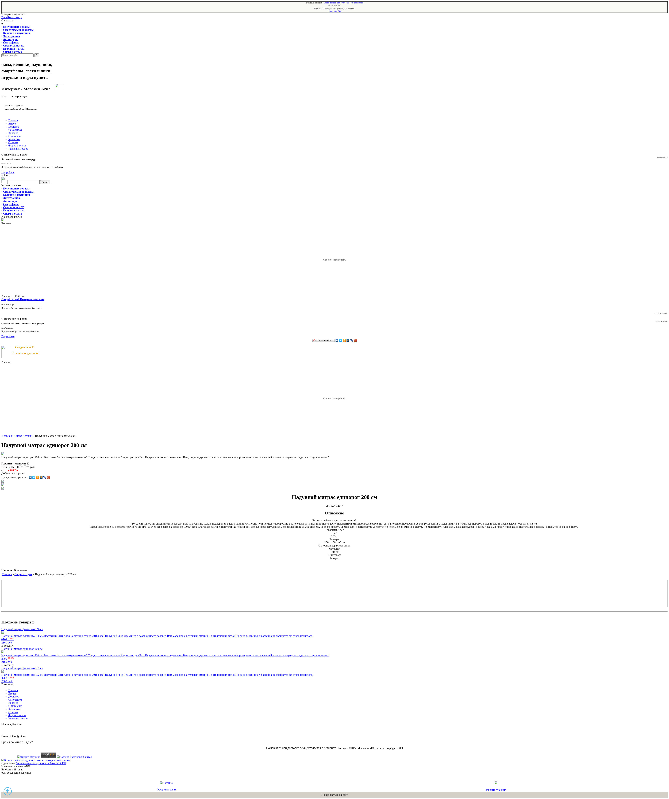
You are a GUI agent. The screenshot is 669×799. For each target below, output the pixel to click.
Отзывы (13, 142)
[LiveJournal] (351, 340)
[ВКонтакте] (337, 340)
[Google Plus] (355, 340)
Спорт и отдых (12, 213)
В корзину (7, 645)
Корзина (13, 132)
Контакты (14, 139)
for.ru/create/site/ (335, 11)
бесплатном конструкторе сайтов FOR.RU (41, 763)
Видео (12, 123)
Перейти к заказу (11, 17)
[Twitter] (341, 340)
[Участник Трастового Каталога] (74, 756)
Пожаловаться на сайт (334, 794)
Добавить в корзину (13, 473)
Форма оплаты (17, 145)
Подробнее (7, 172)
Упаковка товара (18, 148)
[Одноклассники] (344, 340)
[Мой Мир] (348, 340)
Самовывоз (15, 129)
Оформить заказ (166, 789)
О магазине (15, 136)
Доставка (13, 126)
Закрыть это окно (496, 789)
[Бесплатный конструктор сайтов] (35, 760)
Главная (13, 120)
